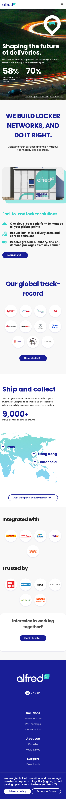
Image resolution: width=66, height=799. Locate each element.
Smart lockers (33, 718)
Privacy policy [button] (17, 791)
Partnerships (33, 724)
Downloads (33, 764)
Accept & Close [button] (46, 791)
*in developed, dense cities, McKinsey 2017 (44, 96)
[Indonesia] (35, 461)
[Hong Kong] (34, 453)
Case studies (33, 729)
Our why (33, 744)
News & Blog (33, 749)
